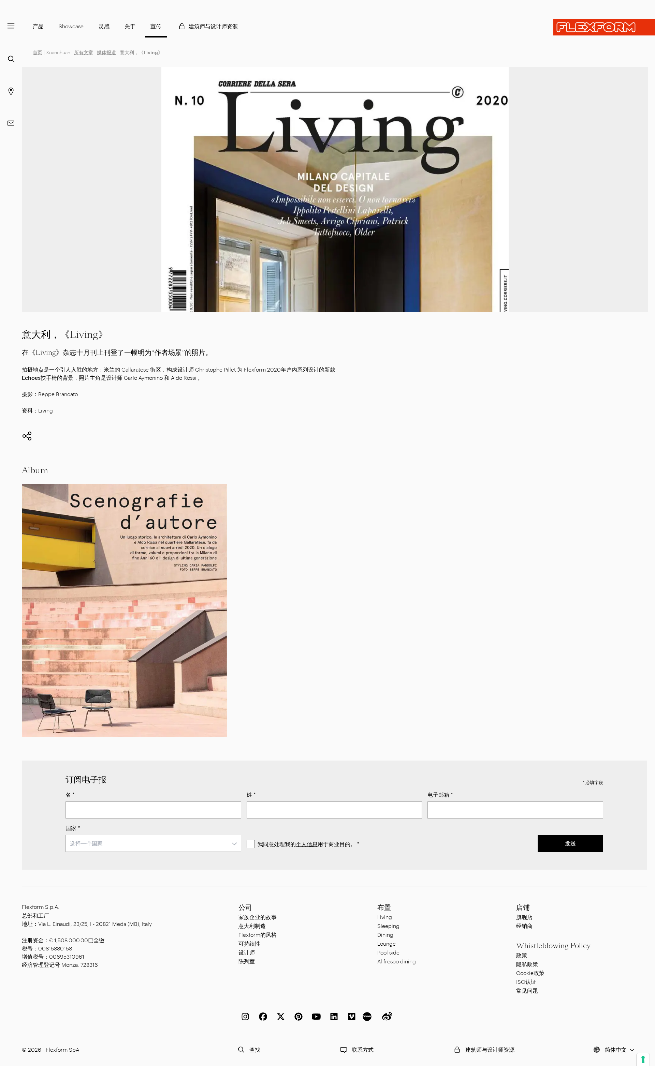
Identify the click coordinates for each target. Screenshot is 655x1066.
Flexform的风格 (257, 934)
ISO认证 (526, 981)
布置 (384, 907)
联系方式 (363, 1049)
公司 (245, 907)
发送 (570, 843)
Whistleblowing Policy (553, 945)
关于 (130, 26)
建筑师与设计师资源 (213, 26)
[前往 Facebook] (261, 1016)
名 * (70, 794)
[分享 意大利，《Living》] (27, 436)
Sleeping (388, 925)
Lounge (386, 943)
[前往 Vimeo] (350, 1016)
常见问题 (527, 990)
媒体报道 (106, 52)
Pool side (388, 952)
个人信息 (307, 844)
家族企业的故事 (257, 917)
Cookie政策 (530, 973)
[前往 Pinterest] (297, 1016)
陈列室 (246, 961)
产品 (38, 26)
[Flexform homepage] (604, 27)
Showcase (71, 26)
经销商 (524, 925)
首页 (37, 52)
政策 (521, 955)
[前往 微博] (385, 1016)
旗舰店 (524, 917)
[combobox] (153, 843)
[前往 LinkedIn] (332, 1016)
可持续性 (249, 943)
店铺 (523, 907)
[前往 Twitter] (279, 1016)
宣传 (155, 26)
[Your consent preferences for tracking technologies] (643, 1059)
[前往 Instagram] (243, 1016)
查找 (254, 1049)
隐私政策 (527, 964)
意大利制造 (252, 925)
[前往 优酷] (368, 1016)
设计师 (246, 952)
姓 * (251, 794)
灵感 (104, 26)
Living (384, 917)
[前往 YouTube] (314, 1016)
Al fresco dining (396, 961)
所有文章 (83, 52)
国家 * (73, 828)
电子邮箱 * (440, 794)
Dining (385, 934)
